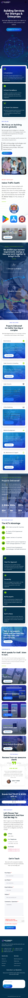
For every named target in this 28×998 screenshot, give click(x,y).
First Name (8, 872)
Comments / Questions (11, 901)
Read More (8, 237)
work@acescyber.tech (14, 851)
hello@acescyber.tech (14, 849)
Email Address (9, 887)
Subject (7, 894)
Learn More (9, 355)
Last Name (8, 880)
